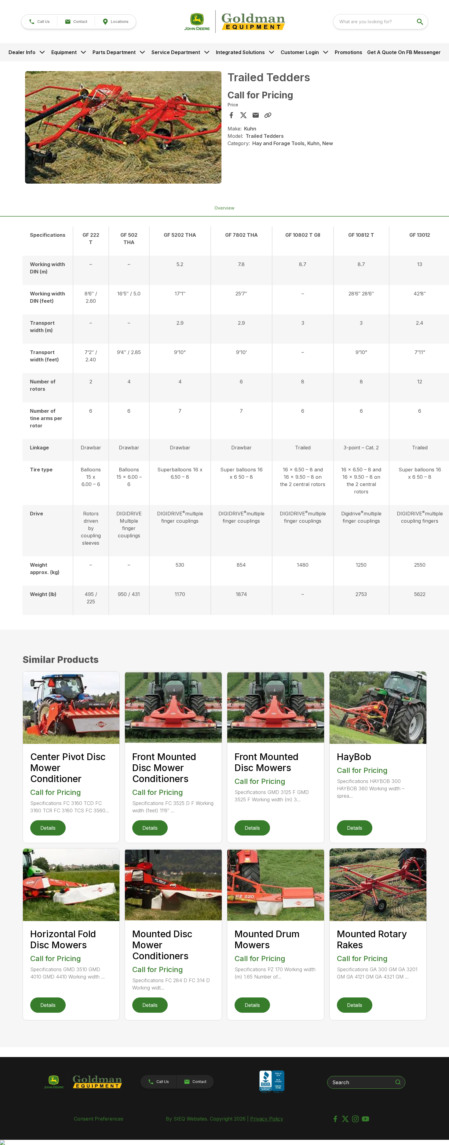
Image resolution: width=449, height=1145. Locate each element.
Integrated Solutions (240, 52)
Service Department (175, 52)
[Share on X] (243, 115)
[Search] (397, 1082)
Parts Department (114, 52)
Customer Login (300, 52)
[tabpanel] (123, 128)
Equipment (64, 52)
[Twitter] (345, 1118)
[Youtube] (365, 1118)
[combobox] (380, 21)
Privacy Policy (266, 1119)
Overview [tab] (224, 207)
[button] (39, 21)
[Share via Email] (255, 115)
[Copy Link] (268, 115)
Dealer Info (22, 52)
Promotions (348, 52)
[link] (115, 21)
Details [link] (48, 828)
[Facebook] (335, 1118)
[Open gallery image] (123, 127)
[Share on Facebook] (231, 115)
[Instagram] (355, 1118)
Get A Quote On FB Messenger (404, 52)
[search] (420, 22)
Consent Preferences (98, 1119)
